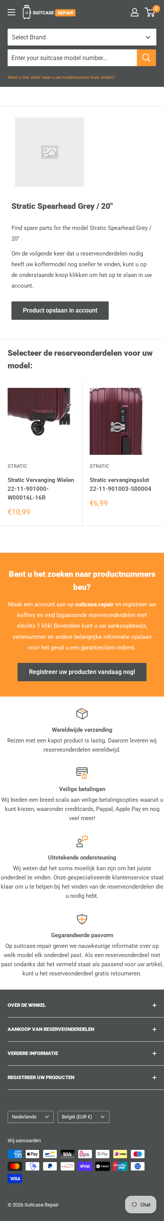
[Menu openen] (11, 12)
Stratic (17, 466)
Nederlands (24, 1117)
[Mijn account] (134, 12)
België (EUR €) (77, 1117)
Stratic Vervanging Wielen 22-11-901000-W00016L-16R (41, 489)
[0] (150, 12)
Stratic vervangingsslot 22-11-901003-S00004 (120, 484)
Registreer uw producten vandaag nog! (82, 672)
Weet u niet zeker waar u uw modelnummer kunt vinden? (61, 77)
